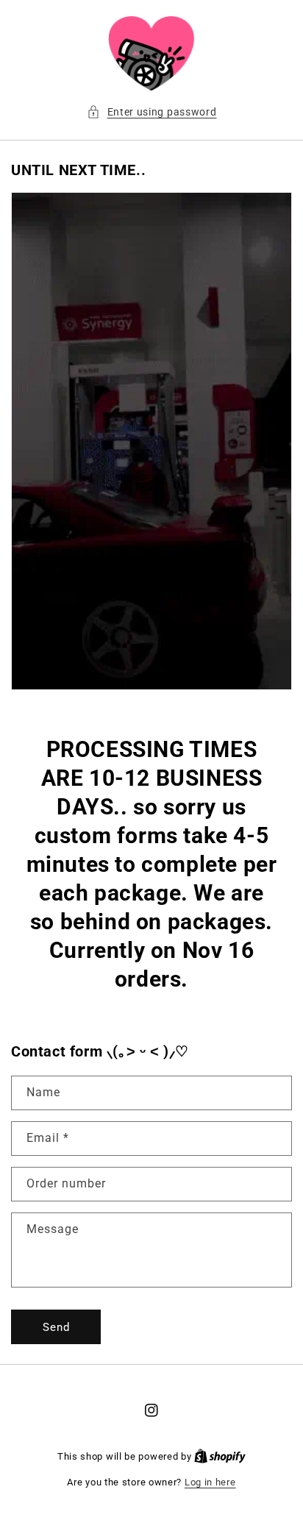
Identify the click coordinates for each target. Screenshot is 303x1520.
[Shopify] (220, 1456)
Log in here (210, 1482)
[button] (152, 112)
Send (56, 1327)
